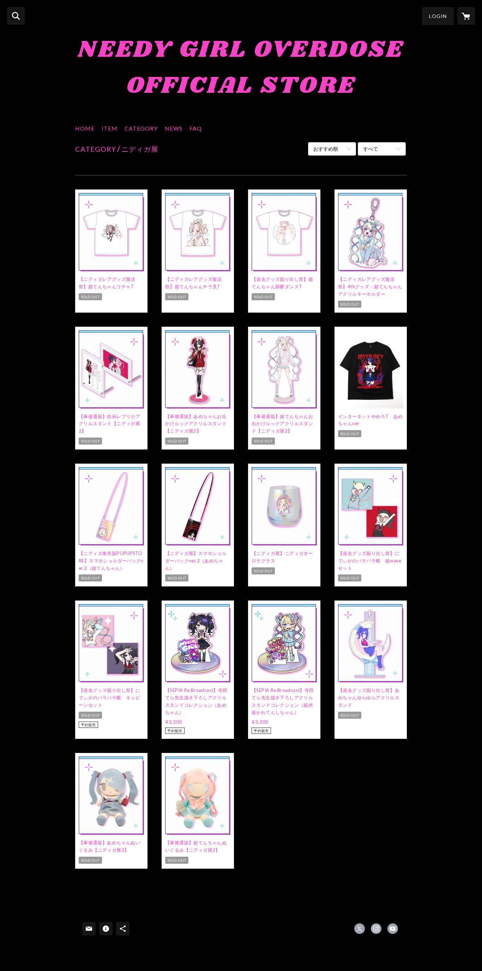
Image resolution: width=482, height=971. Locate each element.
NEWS (173, 128)
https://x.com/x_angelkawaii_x (359, 928)
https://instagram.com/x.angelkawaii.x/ (376, 928)
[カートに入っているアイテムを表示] (466, 16)
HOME (85, 128)
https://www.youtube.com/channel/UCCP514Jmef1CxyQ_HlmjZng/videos (392, 928)
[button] (438, 16)
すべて (370, 149)
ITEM (110, 128)
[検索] (16, 16)
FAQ (195, 128)
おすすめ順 (325, 149)
